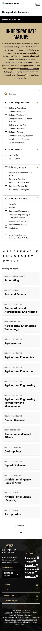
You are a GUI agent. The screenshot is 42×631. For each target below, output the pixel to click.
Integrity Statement (32, 617)
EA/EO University (18, 617)
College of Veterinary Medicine (21, 135)
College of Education (17, 111)
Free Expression (10, 620)
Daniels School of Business (19, 139)
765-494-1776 (7, 567)
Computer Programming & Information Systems (19, 215)
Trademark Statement (24, 615)
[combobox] (21, 93)
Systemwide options (8, 574)
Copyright (8, 613)
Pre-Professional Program (19, 189)
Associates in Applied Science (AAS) (20, 174)
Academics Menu (9, 19)
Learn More (21, 278)
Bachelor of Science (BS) (18, 186)
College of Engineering (18, 115)
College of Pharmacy (17, 128)
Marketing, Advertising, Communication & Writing (19, 236)
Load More (21, 526)
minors (32, 56)
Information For (11, 595)
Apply (6, 590)
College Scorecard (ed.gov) (26, 620)
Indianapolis (13, 155)
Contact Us (23, 624)
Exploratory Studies (16, 142)
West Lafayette (14, 158)
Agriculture (13, 204)
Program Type (15, 167)
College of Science (16, 132)
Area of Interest (16, 198)
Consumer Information (23, 622)
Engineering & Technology (19, 220)
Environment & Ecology (18, 224)
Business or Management (19, 211)
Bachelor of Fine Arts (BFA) (19, 182)
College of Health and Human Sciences (20, 120)
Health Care (13, 228)
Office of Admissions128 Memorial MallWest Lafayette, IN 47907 (10, 560)
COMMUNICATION (10, 601)
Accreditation (9, 622)
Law (10, 231)
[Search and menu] (37, 4)
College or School (17, 102)
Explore (7, 584)
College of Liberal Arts (17, 125)
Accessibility (6, 617)
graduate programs (15, 59)
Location (13, 149)
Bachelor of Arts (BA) (17, 179)
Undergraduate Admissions (15, 12)
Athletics (12, 207)
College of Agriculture (17, 108)
